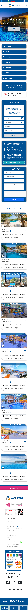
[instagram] (13, 582)
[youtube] (19, 582)
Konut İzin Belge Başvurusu (13, 544)
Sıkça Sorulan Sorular (12, 530)
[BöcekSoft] (22, 603)
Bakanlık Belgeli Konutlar (12, 546)
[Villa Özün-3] (14, 401)
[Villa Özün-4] (14, 431)
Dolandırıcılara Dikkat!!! (14, 589)
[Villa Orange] (14, 250)
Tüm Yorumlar (10, 539)
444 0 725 (15, 577)
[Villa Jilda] (14, 310)
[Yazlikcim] (14, 5)
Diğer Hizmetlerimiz (11, 535)
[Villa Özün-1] (14, 340)
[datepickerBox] (25, 230)
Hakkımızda (9, 521)
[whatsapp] (9, 1)
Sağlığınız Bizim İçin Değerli (13, 542)
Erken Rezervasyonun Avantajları (14, 533)
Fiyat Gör (14, 135)
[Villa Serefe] (14, 279)
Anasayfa (5, 23)
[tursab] (12, 1)
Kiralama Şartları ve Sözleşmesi (14, 528)
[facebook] (8, 582)
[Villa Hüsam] (14, 219)
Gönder (14, 199)
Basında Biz (9, 537)
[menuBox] (1, 5)
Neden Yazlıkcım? (11, 524)
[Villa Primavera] (14, 461)
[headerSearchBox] (25, 5)
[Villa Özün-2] (14, 370)
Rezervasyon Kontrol (11, 526)
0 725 (5, 1)
